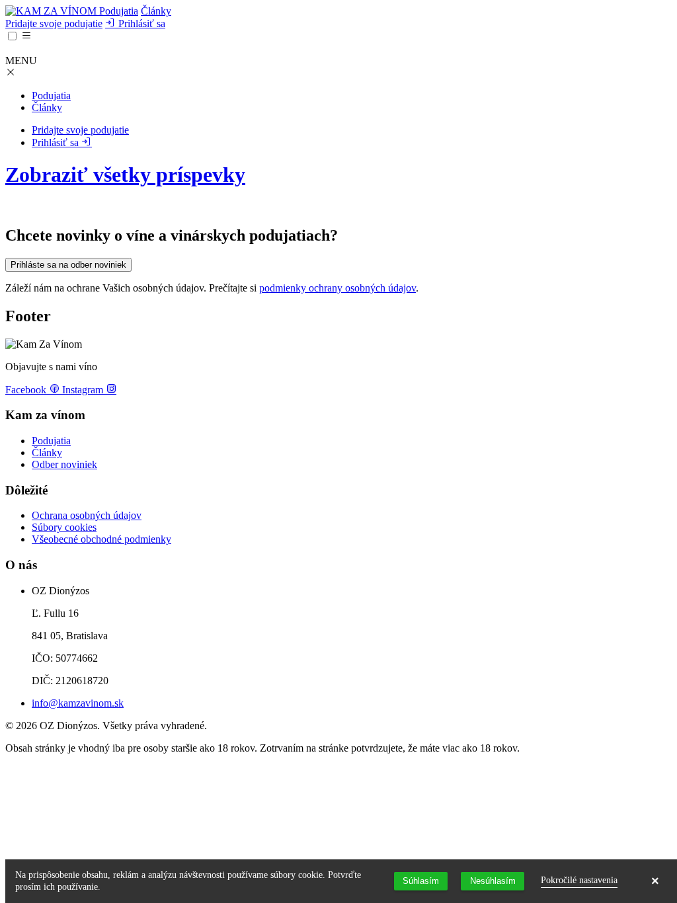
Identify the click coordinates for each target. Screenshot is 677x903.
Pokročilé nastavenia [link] (579, 880)
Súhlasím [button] (421, 881)
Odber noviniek (64, 464)
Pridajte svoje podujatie (53, 23)
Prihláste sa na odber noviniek (68, 265)
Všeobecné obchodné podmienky (101, 539)
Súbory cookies (64, 527)
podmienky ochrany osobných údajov (337, 288)
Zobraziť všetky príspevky (125, 174)
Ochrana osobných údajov (86, 515)
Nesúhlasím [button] (493, 881)
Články (156, 11)
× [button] (655, 881)
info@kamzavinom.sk (78, 703)
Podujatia (118, 11)
